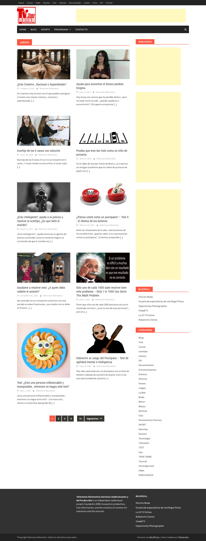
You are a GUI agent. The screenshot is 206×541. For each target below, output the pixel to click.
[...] (32, 100)
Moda (38, 3)
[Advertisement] (131, 15)
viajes (141, 470)
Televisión (144, 442)
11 (80, 418)
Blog (33, 29)
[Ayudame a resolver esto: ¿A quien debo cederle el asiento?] (43, 267)
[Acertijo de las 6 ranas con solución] (43, 130)
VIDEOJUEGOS (146, 475)
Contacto (81, 29)
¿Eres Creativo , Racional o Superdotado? (41, 84)
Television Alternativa (49, 88)
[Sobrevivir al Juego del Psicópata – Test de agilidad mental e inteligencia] (103, 337)
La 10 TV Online (146, 315)
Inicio (95, 3)
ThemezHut (183, 537)
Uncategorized (146, 465)
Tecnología (144, 438)
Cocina (30, 3)
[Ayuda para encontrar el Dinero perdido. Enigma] (103, 63)
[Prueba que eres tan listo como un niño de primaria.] (103, 130)
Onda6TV (143, 310)
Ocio (141, 415)
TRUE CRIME (145, 456)
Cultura (142, 356)
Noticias (62, 3)
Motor (142, 401)
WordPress (154, 537)
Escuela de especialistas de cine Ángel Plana (161, 301)
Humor (21, 3)
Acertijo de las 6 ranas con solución (38, 150)
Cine (54, 3)
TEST (141, 447)
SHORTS (45, 29)
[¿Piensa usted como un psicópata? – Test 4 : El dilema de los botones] (103, 196)
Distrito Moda (146, 296)
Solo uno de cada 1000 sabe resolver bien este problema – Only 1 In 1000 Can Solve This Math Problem (101, 291)
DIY (101, 3)
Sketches (143, 429)
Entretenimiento (147, 369)
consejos (143, 351)
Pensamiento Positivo (150, 420)
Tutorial (109, 3)
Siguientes (93, 418)
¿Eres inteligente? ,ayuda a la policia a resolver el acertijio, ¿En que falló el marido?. (40, 221)
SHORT (142, 424)
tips (141, 452)
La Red (87, 3)
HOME (22, 29)
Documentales (75, 3)
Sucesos (143, 433)
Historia (143, 378)
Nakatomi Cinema (148, 319)
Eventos (46, 3)
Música (142, 406)
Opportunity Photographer (153, 305)
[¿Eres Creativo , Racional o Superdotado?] (43, 64)
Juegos (142, 387)
